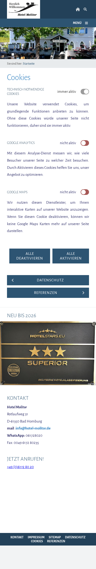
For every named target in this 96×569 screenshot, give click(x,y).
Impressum (36, 537)
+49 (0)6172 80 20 (20, 467)
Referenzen (56, 541)
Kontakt (17, 537)
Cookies (37, 541)
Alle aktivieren (71, 256)
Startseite (28, 64)
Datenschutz (75, 537)
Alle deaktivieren (29, 256)
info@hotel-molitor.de (33, 428)
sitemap (55, 537)
